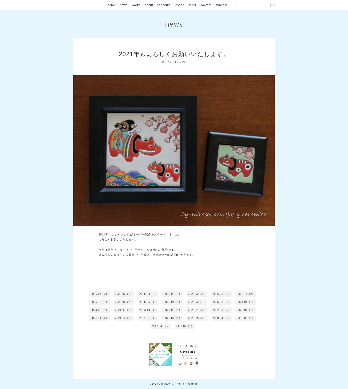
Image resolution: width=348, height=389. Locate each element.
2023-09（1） (173, 310)
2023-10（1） (148, 310)
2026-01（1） (221, 293)
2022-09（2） (221, 310)
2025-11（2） (246, 293)
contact (205, 5)
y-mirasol (165, 383)
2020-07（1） (173, 318)
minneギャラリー (228, 5)
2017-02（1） (185, 326)
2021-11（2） (100, 318)
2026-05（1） (124, 293)
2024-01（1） (124, 310)
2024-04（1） (246, 301)
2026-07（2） (100, 293)
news (124, 5)
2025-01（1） (221, 301)
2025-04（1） (173, 301)
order (192, 5)
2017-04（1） (160, 326)
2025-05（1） (148, 301)
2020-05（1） (197, 318)
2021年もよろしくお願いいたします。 (174, 54)
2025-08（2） (124, 301)
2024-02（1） (100, 310)
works (136, 5)
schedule (164, 5)
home (112, 5)
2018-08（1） (246, 318)
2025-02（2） (197, 301)
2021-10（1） (124, 318)
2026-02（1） (197, 293)
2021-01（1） (148, 318)
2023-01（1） (197, 310)
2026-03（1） (173, 293)
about (149, 5)
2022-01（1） (246, 310)
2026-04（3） (148, 293)
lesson (179, 5)
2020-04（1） (221, 318)
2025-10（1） (100, 301)
